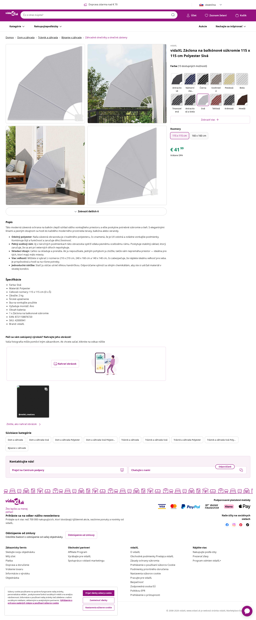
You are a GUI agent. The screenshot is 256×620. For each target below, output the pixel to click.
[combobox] (98, 15)
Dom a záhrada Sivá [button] (39, 439)
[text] (177, 150)
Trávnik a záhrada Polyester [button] (187, 439)
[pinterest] (240, 524)
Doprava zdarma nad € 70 (103, 4)
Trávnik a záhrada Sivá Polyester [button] (222, 439)
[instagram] (233, 524)
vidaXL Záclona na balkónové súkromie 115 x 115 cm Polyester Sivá (210, 53)
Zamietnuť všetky (98, 600)
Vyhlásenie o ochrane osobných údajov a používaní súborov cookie (40, 602)
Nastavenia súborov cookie (145, 573)
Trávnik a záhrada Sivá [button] (156, 439)
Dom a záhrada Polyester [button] (67, 439)
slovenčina (210, 4)
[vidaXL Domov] (12, 13)
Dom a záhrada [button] (15, 439)
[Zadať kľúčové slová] (173, 14)
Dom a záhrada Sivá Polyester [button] (100, 439)
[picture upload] (105, 364)
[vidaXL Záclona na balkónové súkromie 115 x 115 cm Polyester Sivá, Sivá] (45, 83)
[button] (33, 402)
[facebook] (227, 524)
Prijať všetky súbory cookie (98, 593)
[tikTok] (247, 524)
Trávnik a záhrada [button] (130, 439)
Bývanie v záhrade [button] (17, 448)
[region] (61, 601)
